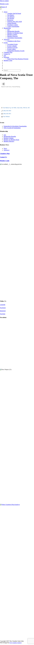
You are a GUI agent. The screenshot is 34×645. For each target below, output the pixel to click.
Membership (7, 28)
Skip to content (4, 1)
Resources (10, 20)
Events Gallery (11, 49)
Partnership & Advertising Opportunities (15, 126)
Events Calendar (12, 46)
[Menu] (0, 9)
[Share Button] (3, 84)
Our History (10, 15)
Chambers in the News (13, 41)
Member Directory (12, 36)
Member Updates (12, 34)
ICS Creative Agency (16, 642)
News (5, 148)
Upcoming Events (12, 44)
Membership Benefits (13, 31)
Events (6, 42)
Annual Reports (11, 23)
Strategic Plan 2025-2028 (14, 21)
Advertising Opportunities (14, 38)
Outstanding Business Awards (15, 51)
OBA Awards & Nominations (12, 128)
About (5, 12)
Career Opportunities (13, 26)
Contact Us (7, 54)
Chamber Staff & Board (14, 13)
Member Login (4, 4)
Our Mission (10, 16)
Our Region (10, 18)
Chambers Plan (8, 52)
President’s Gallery (12, 25)
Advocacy (7, 39)
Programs (6, 57)
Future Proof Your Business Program (17, 59)
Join (8, 29)
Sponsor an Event (12, 47)
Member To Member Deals (15, 33)
